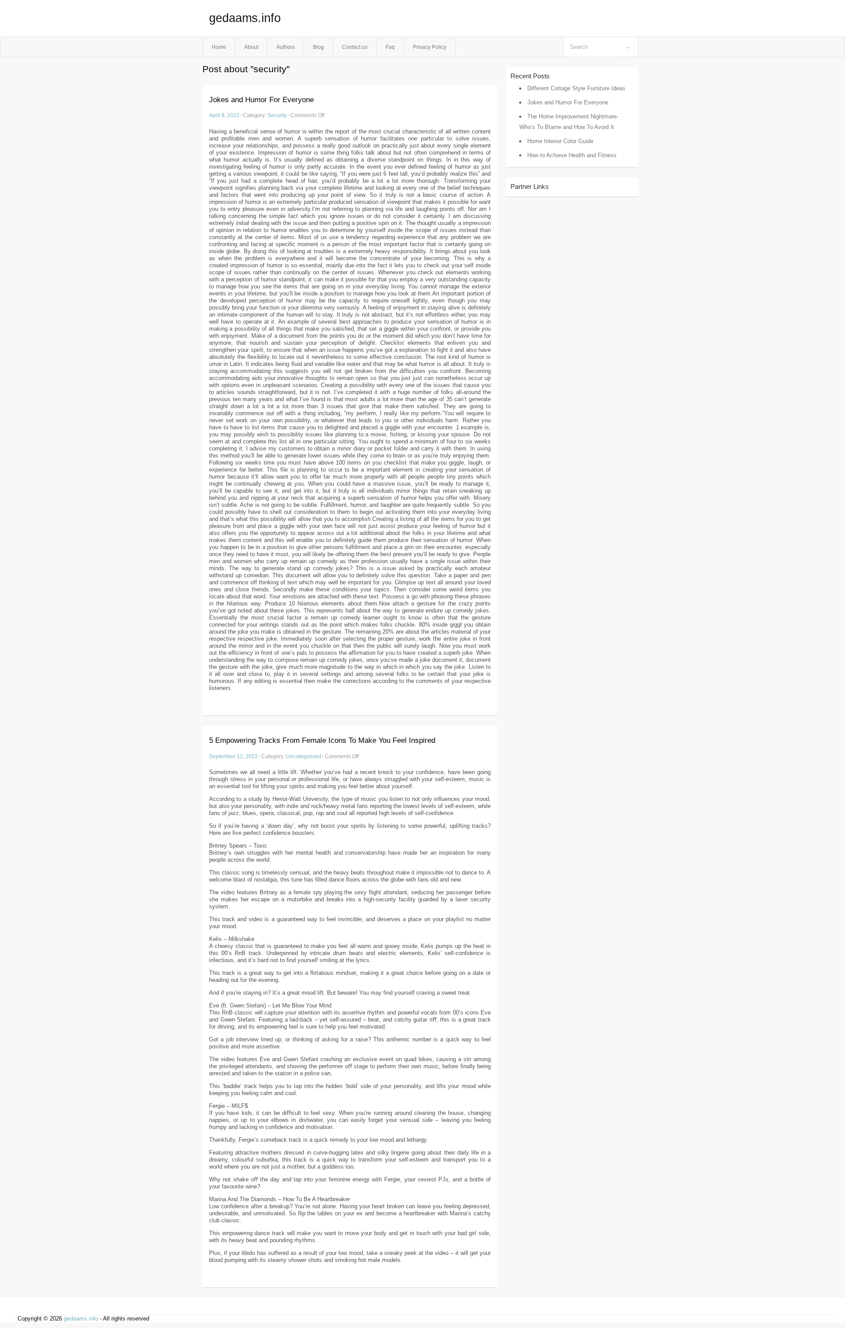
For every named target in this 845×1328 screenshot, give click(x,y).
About (251, 47)
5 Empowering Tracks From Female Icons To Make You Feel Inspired (322, 740)
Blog (318, 47)
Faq (390, 47)
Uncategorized (303, 756)
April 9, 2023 (224, 115)
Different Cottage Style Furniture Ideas (576, 88)
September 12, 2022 (233, 756)
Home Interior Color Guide (560, 141)
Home (219, 47)
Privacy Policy (429, 47)
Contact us (354, 47)
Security (277, 115)
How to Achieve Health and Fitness (572, 155)
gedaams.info (245, 18)
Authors (285, 47)
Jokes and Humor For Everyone (261, 100)
